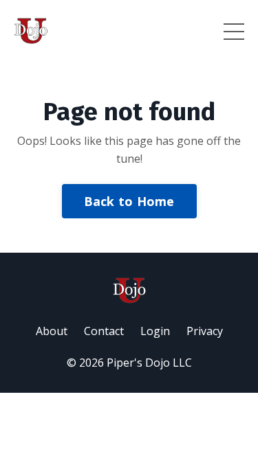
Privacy (204, 331)
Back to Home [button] (129, 201)
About (51, 331)
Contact (104, 331)
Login (155, 331)
